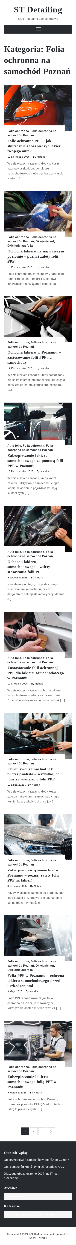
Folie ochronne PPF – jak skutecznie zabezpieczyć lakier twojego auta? (34, 146)
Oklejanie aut (45, 241)
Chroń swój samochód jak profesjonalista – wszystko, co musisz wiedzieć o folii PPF (33, 774)
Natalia (41, 156)
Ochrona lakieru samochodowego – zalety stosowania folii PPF (28, 566)
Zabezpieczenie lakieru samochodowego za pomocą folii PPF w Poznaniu (35, 460)
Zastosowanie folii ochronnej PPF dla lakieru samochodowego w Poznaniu (35, 672)
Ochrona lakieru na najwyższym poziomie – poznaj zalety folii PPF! (35, 256)
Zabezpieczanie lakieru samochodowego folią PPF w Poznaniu (32, 1081)
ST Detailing (38, 9)
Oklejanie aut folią (20, 245)
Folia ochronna (18, 131)
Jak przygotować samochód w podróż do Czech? (36, 1159)
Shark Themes (38, 1237)
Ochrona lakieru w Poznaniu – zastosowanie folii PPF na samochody (34, 357)
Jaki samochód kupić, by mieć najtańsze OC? (34, 1166)
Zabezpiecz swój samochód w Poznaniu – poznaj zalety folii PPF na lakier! (33, 875)
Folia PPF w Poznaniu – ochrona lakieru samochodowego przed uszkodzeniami (35, 980)
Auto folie (14, 445)
